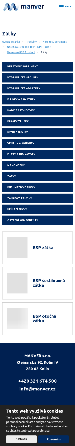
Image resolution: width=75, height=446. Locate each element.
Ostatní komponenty (22, 220)
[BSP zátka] (17, 248)
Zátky (11, 176)
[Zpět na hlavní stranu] (24, 6)
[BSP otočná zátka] (17, 319)
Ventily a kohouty (20, 143)
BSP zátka (43, 247)
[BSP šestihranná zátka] (17, 283)
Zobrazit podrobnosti (35, 430)
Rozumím (54, 439)
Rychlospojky (17, 132)
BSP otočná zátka (44, 318)
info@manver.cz (37, 388)
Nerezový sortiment (22, 66)
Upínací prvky (17, 209)
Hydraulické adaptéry (23, 88)
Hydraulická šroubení (23, 77)
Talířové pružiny (19, 198)
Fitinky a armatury (21, 99)
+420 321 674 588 (37, 380)
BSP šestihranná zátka (49, 283)
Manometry (16, 165)
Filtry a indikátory (21, 154)
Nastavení (22, 439)
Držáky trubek (18, 121)
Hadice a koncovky (21, 110)
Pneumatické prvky (21, 187)
